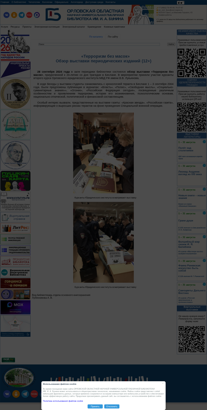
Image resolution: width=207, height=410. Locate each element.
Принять (95, 406)
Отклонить (111, 406)
